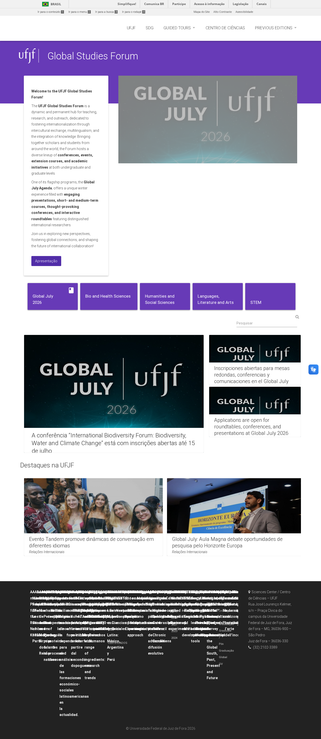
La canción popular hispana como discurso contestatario (146, 610)
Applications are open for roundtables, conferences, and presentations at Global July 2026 (251, 426)
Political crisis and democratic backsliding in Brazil (167, 610)
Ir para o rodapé (133, 12)
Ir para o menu (79, 12)
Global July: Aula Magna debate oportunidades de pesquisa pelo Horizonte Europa (227, 542)
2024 (174, 638)
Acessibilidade (244, 12)
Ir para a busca (106, 12)
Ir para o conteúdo (50, 12)
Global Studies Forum (92, 56)
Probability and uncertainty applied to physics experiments (178, 610)
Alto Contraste (222, 12)
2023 (174, 631)
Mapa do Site (202, 12)
